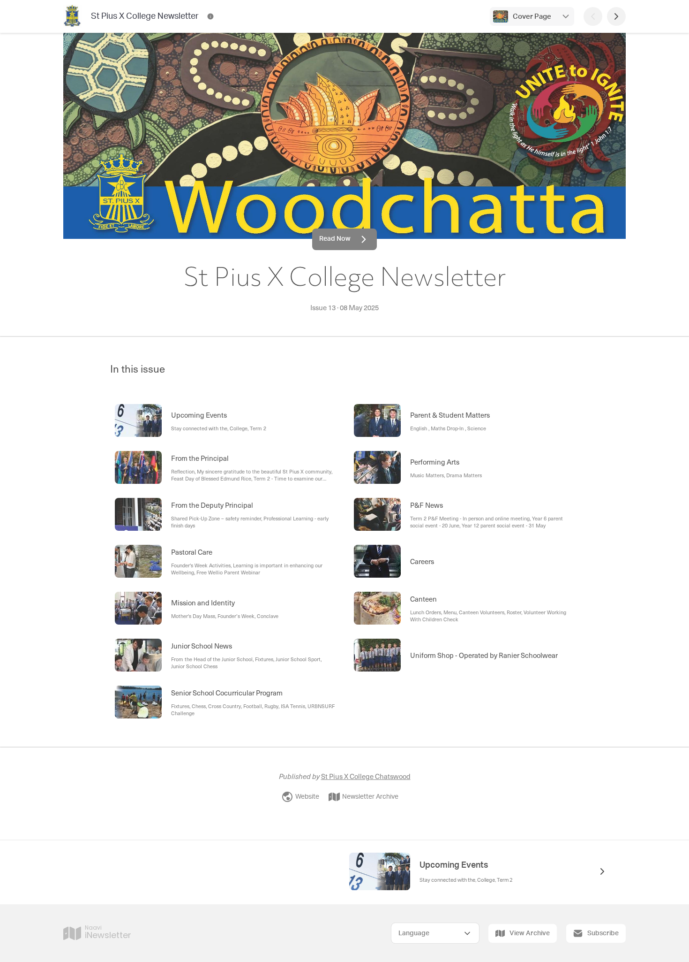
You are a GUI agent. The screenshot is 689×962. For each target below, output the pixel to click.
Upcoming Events (453, 865)
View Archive (529, 933)
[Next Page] (616, 16)
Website (307, 797)
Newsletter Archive (370, 797)
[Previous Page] (593, 16)
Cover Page (532, 16)
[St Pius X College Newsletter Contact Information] (210, 16)
